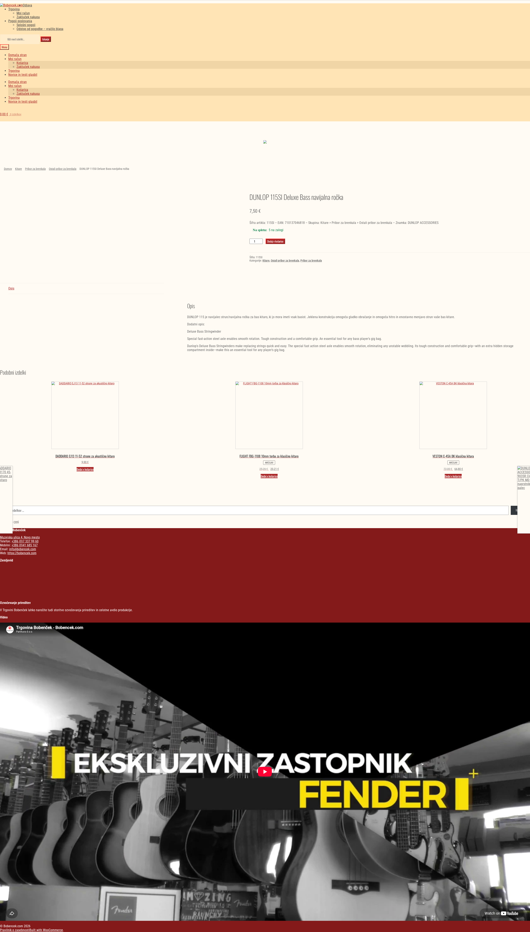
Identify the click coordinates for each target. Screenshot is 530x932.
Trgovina (14, 9)
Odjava (27, 5)
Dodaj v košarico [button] (85, 469)
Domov (8, 168)
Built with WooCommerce (46, 930)
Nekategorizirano (66, 130)
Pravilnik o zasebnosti (14, 930)
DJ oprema (203, 134)
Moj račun (23, 13)
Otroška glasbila (339, 134)
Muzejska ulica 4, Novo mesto (20, 537)
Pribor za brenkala (35, 168)
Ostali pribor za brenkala (62, 168)
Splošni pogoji (26, 25)
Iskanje (45, 39)
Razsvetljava (475, 134)
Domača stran (17, 55)
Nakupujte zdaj (67, 143)
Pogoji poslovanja (20, 21)
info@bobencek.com (22, 549)
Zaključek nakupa (28, 17)
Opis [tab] (11, 288)
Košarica (22, 63)
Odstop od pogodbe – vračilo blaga (40, 29)
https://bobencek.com (21, 553)
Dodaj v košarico (275, 241)
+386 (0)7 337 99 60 (25, 541)
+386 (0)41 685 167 (25, 545)
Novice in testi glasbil (22, 75)
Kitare (18, 168)
